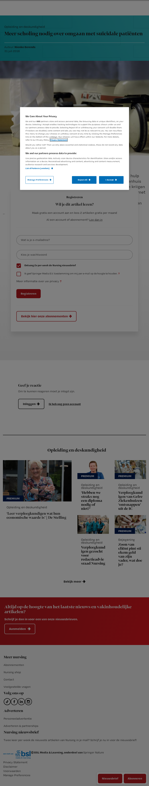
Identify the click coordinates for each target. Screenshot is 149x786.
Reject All (82, 179)
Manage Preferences (37, 179)
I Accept (110, 179)
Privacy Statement (58, 140)
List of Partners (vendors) (37, 168)
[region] (74, 148)
